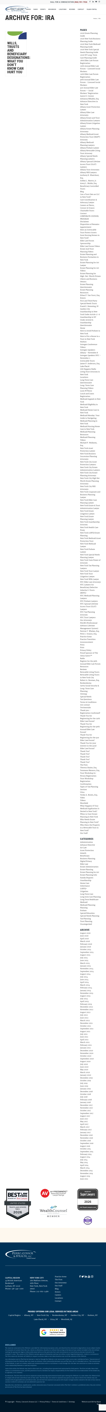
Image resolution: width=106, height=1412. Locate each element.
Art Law (83, 847)
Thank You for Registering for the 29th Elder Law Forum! (90, 719)
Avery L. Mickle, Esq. (88, 183)
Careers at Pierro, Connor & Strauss (87, 206)
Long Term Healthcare (89, 899)
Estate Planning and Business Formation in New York (89, 257)
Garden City (85, 309)
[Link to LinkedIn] (93, 1)
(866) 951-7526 (80, 2)
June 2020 (84, 1067)
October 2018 (85, 1094)
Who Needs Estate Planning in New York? (89, 821)
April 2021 (84, 1039)
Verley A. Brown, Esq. (89, 795)
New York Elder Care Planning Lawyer (88, 501)
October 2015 (85, 1149)
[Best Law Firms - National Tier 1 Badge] (17, 1204)
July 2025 (84, 957)
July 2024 (84, 977)
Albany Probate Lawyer (89, 148)
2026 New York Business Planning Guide (90, 40)
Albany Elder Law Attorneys (87, 114)
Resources (84, 666)
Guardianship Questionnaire (86, 324)
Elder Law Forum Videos (90, 246)
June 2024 (84, 979)
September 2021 (86, 1028)
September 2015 (86, 1151)
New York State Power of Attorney (90, 561)
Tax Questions (86, 699)
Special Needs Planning (89, 916)
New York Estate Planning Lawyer (87, 518)
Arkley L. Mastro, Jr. (88, 180)
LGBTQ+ (83, 888)
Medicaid (83, 902)
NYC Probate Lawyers (89, 601)
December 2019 (86, 1078)
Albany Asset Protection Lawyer (90, 108)
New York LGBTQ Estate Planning (90, 534)
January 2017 (85, 1132)
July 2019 (83, 1083)
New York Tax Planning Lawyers (89, 567)
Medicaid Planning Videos (87, 438)
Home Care (84, 883)
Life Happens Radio (88, 369)
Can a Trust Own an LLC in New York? (90, 196)
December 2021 (86, 1023)
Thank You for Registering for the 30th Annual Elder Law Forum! (90, 728)
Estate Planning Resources (86, 291)
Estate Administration (89, 866)
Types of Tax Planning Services (89, 788)
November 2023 (86, 993)
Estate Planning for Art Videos (89, 269)
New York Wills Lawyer (89, 579)
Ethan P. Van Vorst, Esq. (90, 295)
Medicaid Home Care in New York (89, 411)
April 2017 (84, 1124)
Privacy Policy (85, 650)
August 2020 (85, 1061)
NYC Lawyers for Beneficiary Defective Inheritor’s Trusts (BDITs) (89, 588)
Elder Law (84, 864)
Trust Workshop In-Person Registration (88, 774)
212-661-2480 (42, 1291)
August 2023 (85, 996)
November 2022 (86, 1009)
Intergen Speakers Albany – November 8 (89, 351)
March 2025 (85, 963)
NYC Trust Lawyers (88, 617)
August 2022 (85, 1012)
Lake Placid (84, 366)
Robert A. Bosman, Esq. (90, 680)
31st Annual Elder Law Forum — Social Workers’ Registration (89, 91)
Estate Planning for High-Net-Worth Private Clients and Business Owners (90, 277)
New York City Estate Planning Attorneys (88, 474)
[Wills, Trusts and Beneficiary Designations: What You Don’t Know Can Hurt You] (16, 35)
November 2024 (86, 968)
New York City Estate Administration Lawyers (90, 469)
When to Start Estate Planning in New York (89, 815)
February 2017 (86, 1129)
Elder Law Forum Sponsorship (87, 242)
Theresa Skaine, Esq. (88, 767)
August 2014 (85, 1157)
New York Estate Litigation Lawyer (87, 512)
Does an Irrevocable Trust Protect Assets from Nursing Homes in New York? (89, 233)
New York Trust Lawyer (89, 571)
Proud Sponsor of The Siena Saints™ (89, 654)
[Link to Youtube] (96, 1)
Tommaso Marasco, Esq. (90, 770)
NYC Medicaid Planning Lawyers (89, 597)
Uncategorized (86, 924)
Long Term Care (86, 894)
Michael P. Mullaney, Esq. (88, 444)
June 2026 (84, 936)
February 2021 (86, 1045)
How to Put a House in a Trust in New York (90, 337)
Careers (58, 1295)
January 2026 (85, 947)
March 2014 (85, 1168)
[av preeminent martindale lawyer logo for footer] (53, 1193)
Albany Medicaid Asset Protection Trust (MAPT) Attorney (90, 137)
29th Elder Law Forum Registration (89, 75)
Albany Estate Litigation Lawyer (90, 124)
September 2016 (86, 1143)
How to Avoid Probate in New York (90, 332)
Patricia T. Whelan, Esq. (90, 631)
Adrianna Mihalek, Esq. (89, 98)
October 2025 (85, 949)
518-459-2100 (17, 1288)
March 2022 (85, 1020)
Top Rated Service (57, 1332)
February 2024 (86, 987)
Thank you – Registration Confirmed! (90, 712)
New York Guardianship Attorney (90, 523)
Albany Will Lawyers (88, 172)
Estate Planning (86, 869)
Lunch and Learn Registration (87, 395)
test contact (85, 705)
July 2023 (84, 998)
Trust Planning (86, 921)
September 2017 (86, 1113)
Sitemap (83, 694)
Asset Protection (87, 850)
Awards (83, 853)
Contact (83, 213)
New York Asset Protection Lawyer (87, 449)
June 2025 (84, 960)
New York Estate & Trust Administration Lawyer (90, 507)
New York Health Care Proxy (89, 529)
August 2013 (85, 1176)
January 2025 (85, 966)
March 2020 (85, 1072)
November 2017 (86, 1108)
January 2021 (85, 1048)
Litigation (84, 891)
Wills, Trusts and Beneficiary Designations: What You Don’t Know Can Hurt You (18, 57)
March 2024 (85, 985)
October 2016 (85, 1140)
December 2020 (86, 1050)
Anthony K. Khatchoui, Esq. (89, 176)
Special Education (87, 913)
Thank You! (85, 751)
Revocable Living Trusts (89, 672)
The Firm (84, 765)
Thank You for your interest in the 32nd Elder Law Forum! (88, 746)
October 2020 (85, 1056)
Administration (86, 842)
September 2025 (86, 952)
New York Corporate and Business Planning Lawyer (90, 495)
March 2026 (85, 941)
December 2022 (86, 1007)
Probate (83, 910)
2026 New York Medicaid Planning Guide (90, 45)
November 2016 (86, 1138)
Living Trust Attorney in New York (90, 373)
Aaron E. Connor (87, 96)
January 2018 (85, 1102)
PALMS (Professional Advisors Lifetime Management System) (89, 626)
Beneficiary (84, 856)
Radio (82, 658)
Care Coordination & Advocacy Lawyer (88, 201)
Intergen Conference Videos (88, 346)
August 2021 (85, 1031)
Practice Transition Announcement (88, 641)
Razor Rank (99, 1403)
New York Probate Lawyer (87, 550)
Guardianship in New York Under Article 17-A (90, 313)
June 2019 (84, 1086)
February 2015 (86, 1154)
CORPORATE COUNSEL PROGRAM (89, 217)
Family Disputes (86, 877)
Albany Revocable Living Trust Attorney (90, 152)
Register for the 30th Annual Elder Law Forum (90, 662)
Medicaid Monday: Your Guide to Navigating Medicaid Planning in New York (89, 419)
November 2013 (86, 1173)
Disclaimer (84, 221)
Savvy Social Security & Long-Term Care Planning (89, 688)
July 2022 (84, 1015)
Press (82, 645)
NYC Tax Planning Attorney (87, 613)
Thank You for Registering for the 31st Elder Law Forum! (89, 738)
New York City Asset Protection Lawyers (88, 463)
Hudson (83, 341)
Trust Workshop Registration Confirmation (86, 781)
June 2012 (84, 1179)
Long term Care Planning (90, 897)
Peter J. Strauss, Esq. (88, 634)
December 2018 (86, 1091)
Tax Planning (85, 918)
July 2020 (84, 1064)
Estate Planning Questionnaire (86, 286)
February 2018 (86, 1099)
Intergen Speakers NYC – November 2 (90, 357)
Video (82, 797)
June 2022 (84, 1018)
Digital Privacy (86, 861)
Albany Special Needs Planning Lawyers (89, 157)
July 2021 (83, 1034)
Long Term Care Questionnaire (86, 381)
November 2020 (86, 1053)
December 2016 (86, 1135)
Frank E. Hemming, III (89, 306)
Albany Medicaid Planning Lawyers (87, 144)
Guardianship (85, 880)
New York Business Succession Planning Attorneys (88, 456)
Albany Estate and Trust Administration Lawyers (90, 119)
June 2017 (84, 1119)
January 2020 (85, 1075)
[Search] (7, 19)
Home (82, 328)
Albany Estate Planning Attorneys (89, 130)
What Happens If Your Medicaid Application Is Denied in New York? (89, 809)
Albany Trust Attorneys (89, 169)
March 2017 (85, 1127)
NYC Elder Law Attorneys (90, 582)
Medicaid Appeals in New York (90, 400)
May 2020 (84, 1069)
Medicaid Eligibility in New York (89, 406)
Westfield (84, 803)
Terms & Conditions (88, 702)
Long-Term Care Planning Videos (87, 387)
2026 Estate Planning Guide (89, 34)
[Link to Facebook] (89, 1)
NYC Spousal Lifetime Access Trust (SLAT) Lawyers (89, 607)
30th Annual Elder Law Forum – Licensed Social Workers (90, 82)
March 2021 (85, 1042)
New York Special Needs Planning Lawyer (90, 556)
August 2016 (85, 1146)
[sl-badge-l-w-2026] (87, 1199)
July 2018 (83, 1097)
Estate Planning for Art (89, 872)
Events (83, 298)
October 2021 (85, 1026)
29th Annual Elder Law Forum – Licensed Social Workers (90, 69)
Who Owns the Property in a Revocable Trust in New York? (90, 828)
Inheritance (85, 886)
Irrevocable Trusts (87, 361)
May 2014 (84, 1162)
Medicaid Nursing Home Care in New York (90, 428)
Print (82, 647)
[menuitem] (10, 9)
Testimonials (85, 707)
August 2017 (85, 1116)
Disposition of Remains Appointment (89, 225)
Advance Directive (87, 845)
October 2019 (85, 1080)
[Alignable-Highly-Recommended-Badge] (88, 1220)
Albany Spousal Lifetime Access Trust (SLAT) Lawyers (90, 164)
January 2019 (85, 1088)
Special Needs (85, 696)
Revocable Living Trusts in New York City (89, 676)
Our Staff (84, 833)
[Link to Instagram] (99, 1)
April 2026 (84, 938)
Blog (82, 191)
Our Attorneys (86, 620)
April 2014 (84, 1165)
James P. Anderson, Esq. (90, 363)
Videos (83, 800)
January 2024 (85, 990)
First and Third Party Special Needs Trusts (88, 302)
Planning (83, 907)
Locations (84, 377)
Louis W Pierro (86, 391)
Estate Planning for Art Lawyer (89, 264)
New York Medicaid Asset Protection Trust (90, 539)
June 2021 (84, 1037)
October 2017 (85, 1110)
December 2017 (86, 1105)
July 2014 (83, 1159)
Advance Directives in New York (89, 103)
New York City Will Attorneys (87, 488)
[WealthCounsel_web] (53, 1211)
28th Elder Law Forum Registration (89, 62)
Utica (82, 792)
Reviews (83, 669)
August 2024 (85, 974)
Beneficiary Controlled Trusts (89, 187)
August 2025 (85, 955)
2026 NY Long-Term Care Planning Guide (88, 56)
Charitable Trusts (87, 210)
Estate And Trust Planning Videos (87, 250)
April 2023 (84, 1001)
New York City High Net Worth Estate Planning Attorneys (90, 481)
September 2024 (87, 971)
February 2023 (86, 1004)
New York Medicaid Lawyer (88, 545)
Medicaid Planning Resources (87, 433)
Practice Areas (86, 636)
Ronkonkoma (85, 683)
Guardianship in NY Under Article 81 (88, 318)
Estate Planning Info (88, 875)
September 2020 (87, 1058)
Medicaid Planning (87, 905)
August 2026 (85, 933)
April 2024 (84, 982)
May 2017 (84, 1121)
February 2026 (86, 944)
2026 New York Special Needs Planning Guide (89, 51)
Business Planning (87, 858)
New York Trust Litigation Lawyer (87, 575)
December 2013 (86, 1170)
